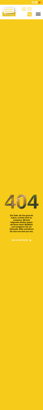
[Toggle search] (29, 14)
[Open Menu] (38, 14)
